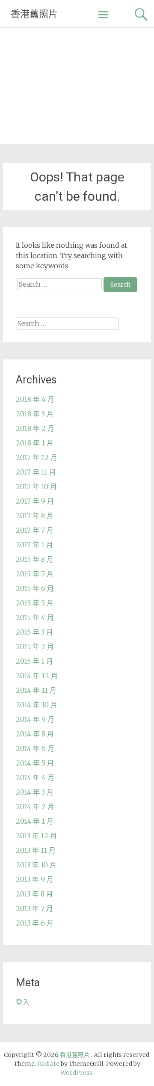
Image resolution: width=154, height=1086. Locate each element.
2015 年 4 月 (35, 617)
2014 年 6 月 (35, 748)
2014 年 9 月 (35, 719)
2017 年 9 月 (35, 501)
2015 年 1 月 (34, 661)
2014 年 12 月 (37, 675)
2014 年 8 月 (35, 734)
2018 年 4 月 (35, 399)
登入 (23, 1002)
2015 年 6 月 (35, 588)
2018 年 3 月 (34, 413)
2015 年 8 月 (34, 559)
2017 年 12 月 (36, 457)
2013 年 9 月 (34, 879)
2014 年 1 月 (34, 821)
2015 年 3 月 (34, 632)
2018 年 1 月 (34, 443)
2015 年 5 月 (34, 603)
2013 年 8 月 (34, 894)
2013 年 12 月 (36, 835)
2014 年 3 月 (34, 792)
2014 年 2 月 (35, 806)
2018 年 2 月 (35, 428)
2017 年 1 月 (34, 544)
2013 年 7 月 (34, 908)
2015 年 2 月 (35, 646)
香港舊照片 (34, 14)
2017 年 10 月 (36, 486)
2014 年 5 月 (35, 763)
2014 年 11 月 (36, 690)
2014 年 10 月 (36, 704)
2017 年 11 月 (36, 472)
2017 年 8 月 (34, 515)
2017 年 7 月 (34, 530)
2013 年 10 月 (36, 864)
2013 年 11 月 (36, 850)
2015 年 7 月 (34, 574)
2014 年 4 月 (35, 777)
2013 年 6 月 (34, 923)
